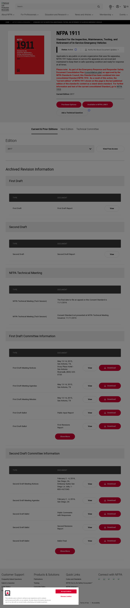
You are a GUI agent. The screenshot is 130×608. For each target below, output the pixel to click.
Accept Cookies (66, 591)
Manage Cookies (66, 596)
